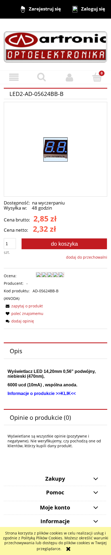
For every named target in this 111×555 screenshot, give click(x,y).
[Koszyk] (97, 77)
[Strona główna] (55, 44)
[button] (14, 77)
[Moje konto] (69, 77)
